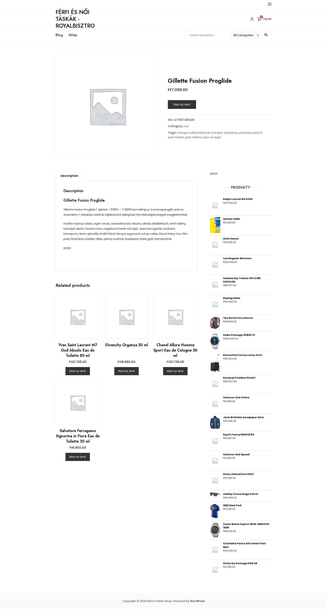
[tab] (69, 176)
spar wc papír (212, 137)
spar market (176, 137)
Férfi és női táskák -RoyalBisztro (75, 19)
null (186, 126)
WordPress (197, 601)
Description (69, 176)
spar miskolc (193, 137)
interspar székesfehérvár (193, 133)
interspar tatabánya (224, 133)
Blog (59, 35)
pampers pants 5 (250, 133)
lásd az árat (182, 104)
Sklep (73, 35)
